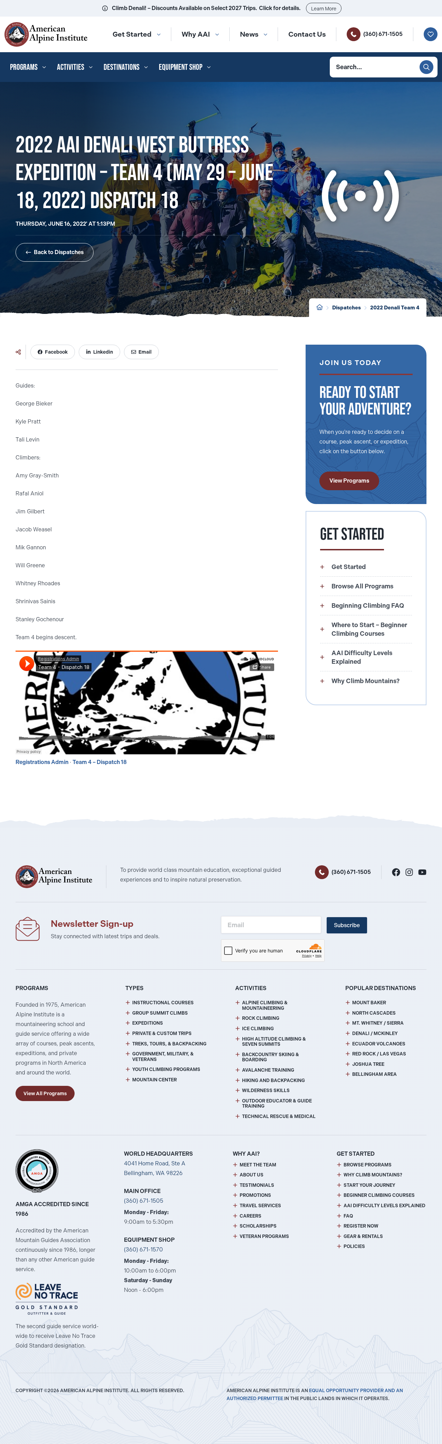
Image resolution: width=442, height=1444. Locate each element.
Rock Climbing (260, 1018)
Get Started (132, 34)
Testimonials (257, 1185)
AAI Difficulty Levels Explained (384, 1205)
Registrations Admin (42, 762)
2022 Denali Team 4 (395, 308)
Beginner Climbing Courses (379, 1195)
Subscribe (347, 925)
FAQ (348, 1216)
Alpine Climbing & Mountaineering (265, 1005)
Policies (354, 1246)
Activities (70, 67)
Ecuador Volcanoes (378, 1043)
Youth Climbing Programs (166, 1069)
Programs (24, 67)
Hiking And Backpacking (273, 1080)
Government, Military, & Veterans (163, 1056)
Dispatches (346, 308)
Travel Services (260, 1205)
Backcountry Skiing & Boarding (270, 1057)
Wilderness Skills (266, 1090)
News (249, 34)
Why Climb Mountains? (373, 1174)
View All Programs (45, 1093)
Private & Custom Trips (162, 1033)
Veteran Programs (264, 1236)
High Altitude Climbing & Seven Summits (274, 1041)
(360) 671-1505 (383, 34)
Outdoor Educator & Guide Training (277, 1103)
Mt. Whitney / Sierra (378, 1023)
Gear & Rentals (363, 1236)
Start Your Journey (369, 1185)
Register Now (361, 1226)
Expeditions (147, 1023)
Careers (250, 1216)
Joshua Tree (368, 1064)
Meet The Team (258, 1164)
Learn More (323, 8)
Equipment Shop (180, 67)
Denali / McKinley (375, 1033)
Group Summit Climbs (160, 1013)
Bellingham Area (374, 1074)
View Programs (349, 480)
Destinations (122, 67)
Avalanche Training (268, 1070)
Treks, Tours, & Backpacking (169, 1043)
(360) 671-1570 (143, 1249)
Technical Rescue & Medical (279, 1116)
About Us (251, 1174)
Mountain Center (154, 1079)
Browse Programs (368, 1164)
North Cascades (374, 1013)
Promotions (255, 1195)
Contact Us (307, 34)
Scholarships (258, 1226)
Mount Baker (369, 1002)
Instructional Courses (163, 1002)
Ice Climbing (258, 1028)
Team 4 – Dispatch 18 (100, 762)
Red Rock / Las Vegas (379, 1053)
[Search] (426, 67)
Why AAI (196, 34)
